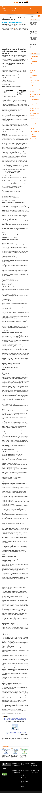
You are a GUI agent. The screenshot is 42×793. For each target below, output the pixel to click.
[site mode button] (38, 12)
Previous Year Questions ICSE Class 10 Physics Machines (6, 756)
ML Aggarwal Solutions (35, 770)
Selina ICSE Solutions (35, 118)
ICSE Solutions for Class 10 (12, 22)
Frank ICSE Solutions (34, 131)
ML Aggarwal (17, 8)
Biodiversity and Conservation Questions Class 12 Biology (33, 48)
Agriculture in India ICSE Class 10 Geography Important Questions (24, 756)
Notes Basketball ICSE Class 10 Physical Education (14, 756)
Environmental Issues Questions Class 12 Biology (33, 43)
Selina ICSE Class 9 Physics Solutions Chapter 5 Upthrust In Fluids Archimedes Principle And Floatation (33, 26)
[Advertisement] (15, 40)
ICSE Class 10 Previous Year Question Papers (33, 136)
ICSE (15, 28)
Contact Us (4, 768)
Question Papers (31, 8)
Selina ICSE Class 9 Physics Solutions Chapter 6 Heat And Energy (33, 33)
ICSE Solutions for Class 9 (16, 765)
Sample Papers (5, 10)
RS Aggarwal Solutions (35, 123)
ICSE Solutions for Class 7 (16, 770)
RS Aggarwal (24, 8)
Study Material (12, 10)
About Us (4, 767)
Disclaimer (4, 769)
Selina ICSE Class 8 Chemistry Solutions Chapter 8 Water (33, 38)
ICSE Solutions (5, 8)
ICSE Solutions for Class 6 (16, 772)
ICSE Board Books (34, 121)
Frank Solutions (11, 8)
